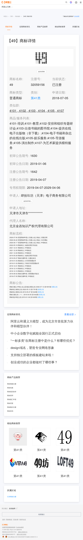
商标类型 (16, 92)
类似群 (14, 105)
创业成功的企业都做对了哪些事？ (34, 362)
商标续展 (10, 388)
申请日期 (58, 92)
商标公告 (16, 283)
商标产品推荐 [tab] (42, 26)
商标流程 (16, 233)
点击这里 (76, 16)
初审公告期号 (19, 155)
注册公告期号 (19, 171)
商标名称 (16, 79)
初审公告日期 (19, 163)
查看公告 (54, 287)
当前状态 (58, 79)
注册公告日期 (19, 179)
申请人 (14, 195)
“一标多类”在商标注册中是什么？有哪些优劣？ (43, 340)
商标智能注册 (11, 384)
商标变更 (10, 403)
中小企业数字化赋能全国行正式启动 (36, 333)
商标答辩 (10, 395)
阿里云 (6, 16)
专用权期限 (17, 187)
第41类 (36, 98)
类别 (34, 92)
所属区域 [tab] (75, 26)
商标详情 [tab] (8, 26)
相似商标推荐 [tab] (60, 26)
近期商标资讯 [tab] (24, 26)
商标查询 (10, 411)
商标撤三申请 (11, 399)
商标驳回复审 (11, 391)
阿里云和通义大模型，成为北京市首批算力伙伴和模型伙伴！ (42, 323)
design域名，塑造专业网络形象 (32, 347)
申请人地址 (17, 208)
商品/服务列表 (19, 118)
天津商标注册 (11, 497)
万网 (11, 16)
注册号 (35, 79)
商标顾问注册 (11, 407)
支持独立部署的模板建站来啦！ (32, 355)
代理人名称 (17, 221)
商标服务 (17, 16)
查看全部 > (70, 314)
